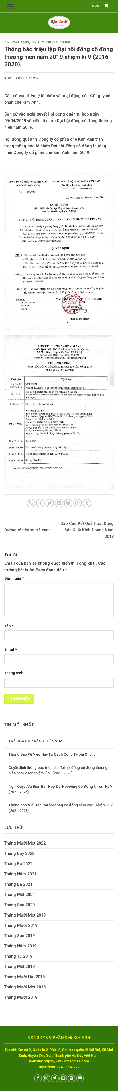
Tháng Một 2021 (19, 894)
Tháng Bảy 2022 (19, 853)
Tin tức (37, 42)
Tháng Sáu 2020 (19, 905)
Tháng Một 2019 (19, 966)
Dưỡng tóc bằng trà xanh (27, 530)
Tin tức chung (58, 42)
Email (10, 649)
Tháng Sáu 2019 (19, 935)
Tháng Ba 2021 (18, 884)
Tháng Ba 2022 (18, 863)
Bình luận (14, 578)
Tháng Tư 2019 (18, 956)
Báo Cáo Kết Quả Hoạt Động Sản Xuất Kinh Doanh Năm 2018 (87, 530)
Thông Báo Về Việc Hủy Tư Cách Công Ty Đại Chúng (52, 754)
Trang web (13, 673)
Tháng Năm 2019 (20, 946)
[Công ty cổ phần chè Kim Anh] (59, 23)
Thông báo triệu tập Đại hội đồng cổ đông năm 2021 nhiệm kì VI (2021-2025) (61, 808)
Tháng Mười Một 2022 (25, 843)
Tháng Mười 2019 (20, 925)
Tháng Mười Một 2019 (25, 915)
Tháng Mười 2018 (20, 997)
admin (34, 78)
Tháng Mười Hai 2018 (24, 977)
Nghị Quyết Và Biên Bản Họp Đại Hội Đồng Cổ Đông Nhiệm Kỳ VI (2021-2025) (61, 789)
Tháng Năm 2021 (20, 874)
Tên (8, 626)
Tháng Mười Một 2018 (25, 987)
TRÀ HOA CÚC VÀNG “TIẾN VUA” (36, 741)
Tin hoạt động (16, 42)
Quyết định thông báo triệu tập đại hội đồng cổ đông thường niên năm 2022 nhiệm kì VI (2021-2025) (58, 770)
